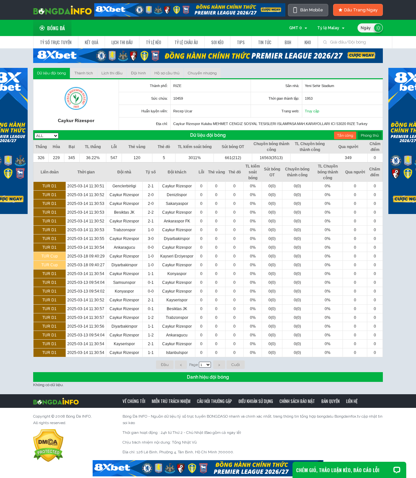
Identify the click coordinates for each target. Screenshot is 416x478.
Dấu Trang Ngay (361, 9)
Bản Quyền (330, 401)
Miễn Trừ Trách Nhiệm (171, 401)
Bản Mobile (311, 9)
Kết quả (91, 42)
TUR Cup (49, 256)
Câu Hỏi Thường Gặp (214, 401)
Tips (241, 42)
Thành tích (83, 73)
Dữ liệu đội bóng (51, 73)
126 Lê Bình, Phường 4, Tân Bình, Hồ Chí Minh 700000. (185, 452)
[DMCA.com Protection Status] (48, 445)
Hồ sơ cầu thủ (166, 73)
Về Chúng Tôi (134, 401)
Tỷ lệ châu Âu (186, 42)
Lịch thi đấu (122, 42)
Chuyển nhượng (202, 73)
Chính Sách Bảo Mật (297, 401)
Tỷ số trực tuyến (56, 42)
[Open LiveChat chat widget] (397, 470)
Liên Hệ (352, 401)
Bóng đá (56, 27)
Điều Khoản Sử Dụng (256, 401)
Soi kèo (217, 42)
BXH (288, 42)
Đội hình (138, 73)
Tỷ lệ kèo (153, 42)
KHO (308, 42)
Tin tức (264, 42)
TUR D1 (49, 186)
